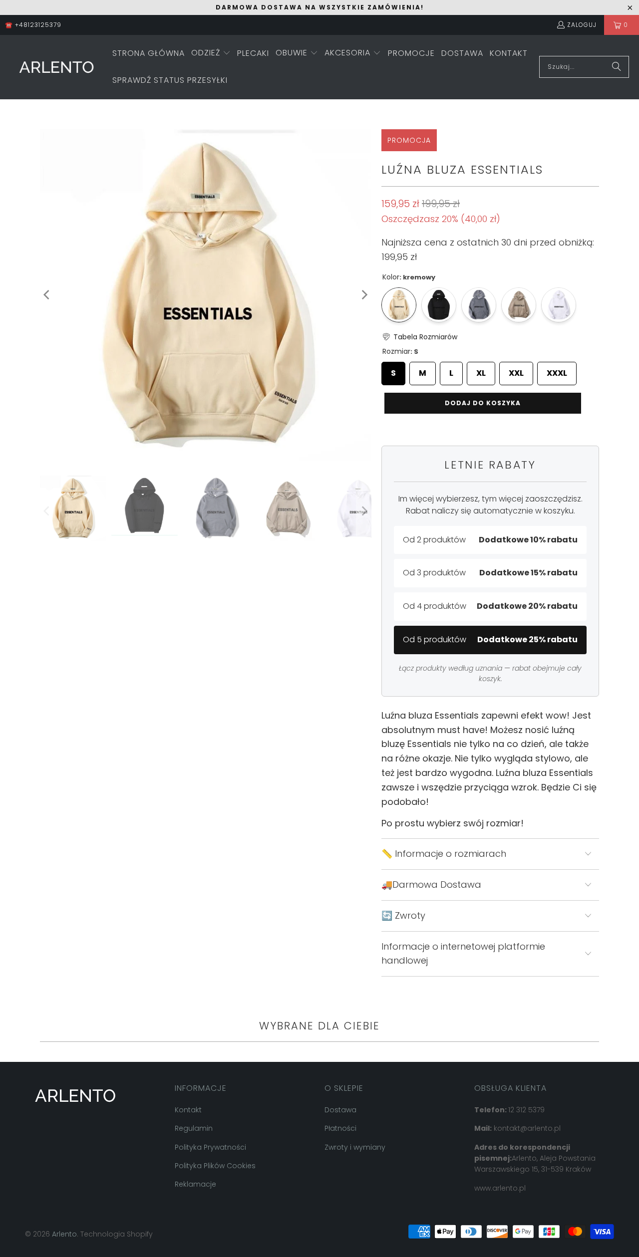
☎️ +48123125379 (33, 24)
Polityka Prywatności (210, 1147)
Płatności (340, 1128)
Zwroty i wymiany (354, 1147)
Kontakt (188, 1110)
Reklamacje (195, 1184)
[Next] (364, 295)
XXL (516, 370)
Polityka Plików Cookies (215, 1166)
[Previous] (47, 295)
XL (481, 370)
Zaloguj (582, 24)
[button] (211, 53)
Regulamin (194, 1128)
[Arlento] (56, 67)
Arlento (64, 1234)
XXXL (557, 370)
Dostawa (340, 1110)
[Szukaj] (616, 67)
